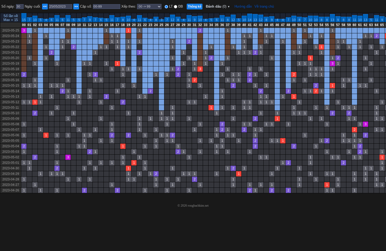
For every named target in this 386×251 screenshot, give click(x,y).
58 (343, 25)
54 (321, 25)
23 (150, 25)
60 (354, 25)
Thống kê (194, 6)
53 (316, 25)
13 (255, 20)
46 (277, 25)
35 (216, 25)
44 (266, 25)
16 (112, 25)
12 (172, 20)
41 (250, 25)
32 (200, 25)
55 (327, 25)
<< (45, 6)
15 (24, 20)
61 (360, 25)
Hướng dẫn (243, 6)
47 (283, 25)
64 (376, 25)
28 (178, 25)
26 (167, 25)
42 (255, 25)
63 (371, 25)
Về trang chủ (264, 6)
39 (239, 25)
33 (205, 25)
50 (299, 25)
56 (332, 25)
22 (145, 25)
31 (194, 25)
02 (35, 25)
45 (272, 25)
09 (73, 25)
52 (310, 25)
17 (117, 25)
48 (288, 25)
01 (29, 25)
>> (76, 6)
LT (170, 6)
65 (382, 25)
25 (161, 25)
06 (57, 25)
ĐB (180, 6)
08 (68, 25)
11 (57, 20)
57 (338, 25)
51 (305, 25)
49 (294, 25)
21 (139, 25)
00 (24, 25)
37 (227, 25)
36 (222, 25)
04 (46, 25)
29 (183, 25)
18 (123, 25)
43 (261, 25)
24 (156, 25)
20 (134, 25)
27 (172, 25)
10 (35, 20)
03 (40, 25)
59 (349, 25)
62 (365, 25)
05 (51, 25)
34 (211, 25)
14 (250, 20)
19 (128, 25)
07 (62, 25)
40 (244, 25)
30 (189, 25)
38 (233, 25)
